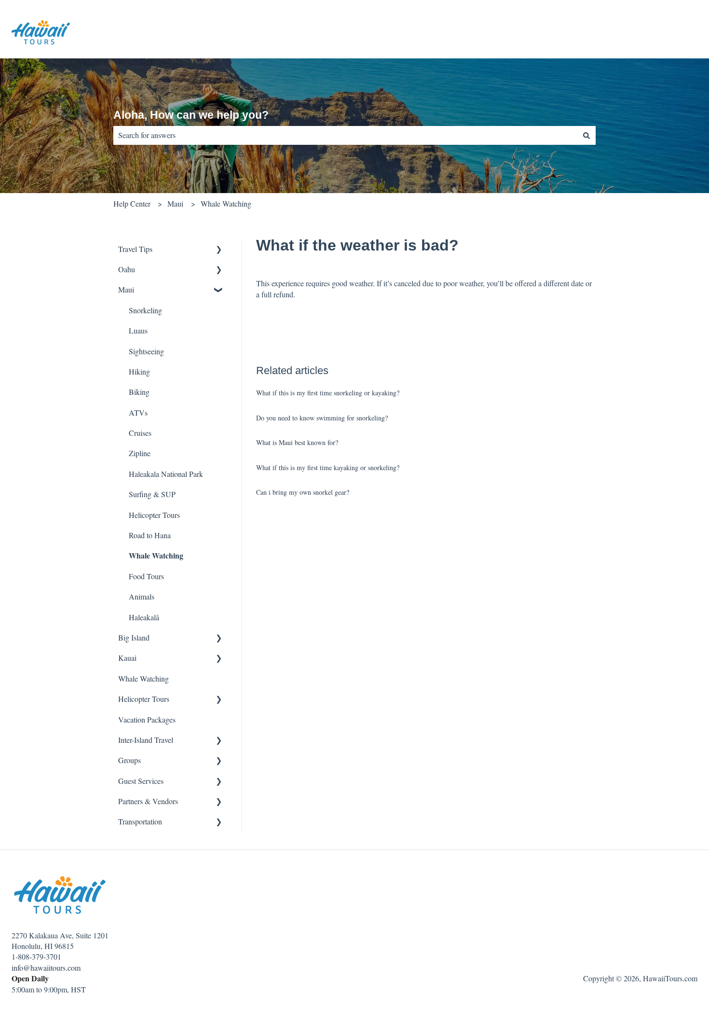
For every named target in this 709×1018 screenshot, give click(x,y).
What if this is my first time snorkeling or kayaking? (327, 392)
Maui (175, 203)
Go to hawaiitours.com (653, 33)
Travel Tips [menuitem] (135, 249)
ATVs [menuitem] (138, 412)
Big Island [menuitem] (134, 637)
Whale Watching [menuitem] (156, 555)
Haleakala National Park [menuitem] (166, 474)
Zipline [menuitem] (139, 453)
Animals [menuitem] (141, 596)
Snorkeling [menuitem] (145, 310)
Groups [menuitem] (129, 760)
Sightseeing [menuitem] (146, 351)
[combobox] (345, 135)
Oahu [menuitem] (126, 269)
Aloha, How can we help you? (191, 115)
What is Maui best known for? (297, 442)
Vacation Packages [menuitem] (147, 719)
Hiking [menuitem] (139, 371)
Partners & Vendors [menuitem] (148, 801)
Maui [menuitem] (126, 289)
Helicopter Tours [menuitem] (154, 515)
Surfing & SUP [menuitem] (152, 494)
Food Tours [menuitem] (146, 576)
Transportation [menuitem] (140, 821)
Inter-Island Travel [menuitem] (145, 740)
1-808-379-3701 (36, 956)
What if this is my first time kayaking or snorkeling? (327, 467)
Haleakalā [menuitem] (144, 617)
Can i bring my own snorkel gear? (302, 492)
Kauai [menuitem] (127, 658)
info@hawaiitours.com (46, 967)
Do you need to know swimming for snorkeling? (322, 417)
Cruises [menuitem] (140, 433)
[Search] (586, 135)
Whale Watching (226, 203)
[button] (219, 250)
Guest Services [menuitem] (141, 781)
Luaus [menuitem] (138, 330)
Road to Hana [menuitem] (150, 535)
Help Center (131, 203)
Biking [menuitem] (139, 392)
